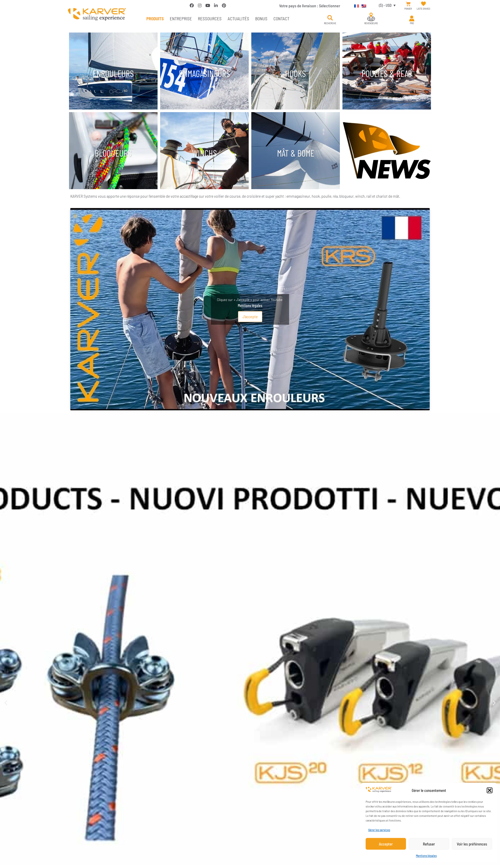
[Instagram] (200, 5)
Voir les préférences (472, 844)
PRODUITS (155, 18)
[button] (489, 790)
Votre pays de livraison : (309, 5)
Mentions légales (426, 855)
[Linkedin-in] (216, 5)
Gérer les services (379, 830)
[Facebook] (192, 5)
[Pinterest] (224, 5)
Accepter (386, 844)
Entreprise (181, 18)
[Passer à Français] (355, 5)
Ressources (210, 18)
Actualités (238, 18)
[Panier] (408, 4)
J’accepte (250, 316)
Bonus (261, 18)
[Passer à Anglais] (362, 5)
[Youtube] (208, 5)
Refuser (429, 844)
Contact (281, 18)
